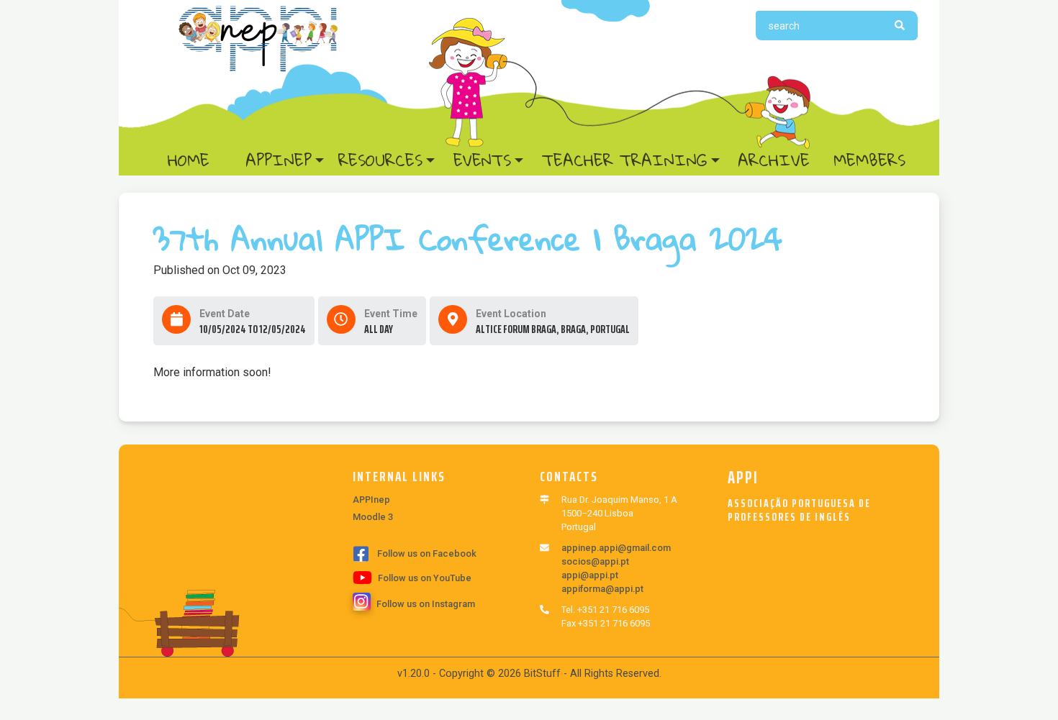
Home (202, 160)
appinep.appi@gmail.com (616, 547)
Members (869, 160)
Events (482, 160)
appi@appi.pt (589, 575)
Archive (774, 160)
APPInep (278, 160)
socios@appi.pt (595, 561)
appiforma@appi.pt (602, 588)
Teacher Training (624, 160)
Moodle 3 (373, 516)
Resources (380, 160)
